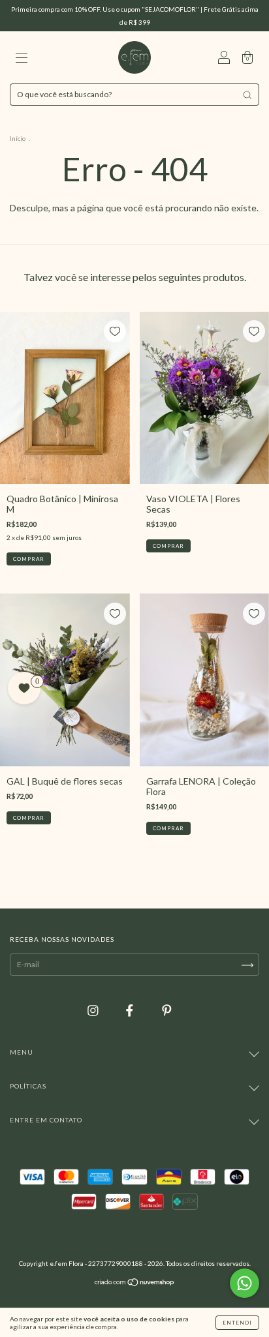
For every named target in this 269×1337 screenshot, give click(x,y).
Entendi (237, 1322)
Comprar (28, 818)
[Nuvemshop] (135, 1283)
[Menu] (21, 58)
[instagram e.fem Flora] (94, 1009)
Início (17, 138)
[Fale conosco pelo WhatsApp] (244, 1283)
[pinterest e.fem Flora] (167, 1009)
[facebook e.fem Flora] (130, 1009)
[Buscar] (247, 95)
